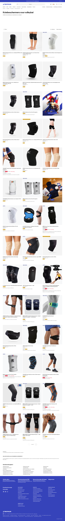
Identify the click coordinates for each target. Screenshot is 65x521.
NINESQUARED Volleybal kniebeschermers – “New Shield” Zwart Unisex (31, 435)
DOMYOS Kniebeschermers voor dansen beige (51, 168)
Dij (36, 24)
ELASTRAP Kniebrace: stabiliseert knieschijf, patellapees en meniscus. (31, 227)
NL (54, 4)
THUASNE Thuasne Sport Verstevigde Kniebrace (51, 434)
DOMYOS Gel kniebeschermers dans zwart (50, 139)
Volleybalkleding (25, 467)
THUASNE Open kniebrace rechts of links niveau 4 (31, 374)
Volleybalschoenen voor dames (8, 474)
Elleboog (6, 24)
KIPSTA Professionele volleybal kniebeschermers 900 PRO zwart (32, 83)
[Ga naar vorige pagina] (29, 444)
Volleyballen (45, 467)
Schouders (29, 24)
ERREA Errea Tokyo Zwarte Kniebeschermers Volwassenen (50, 227)
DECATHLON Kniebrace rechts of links (49, 256)
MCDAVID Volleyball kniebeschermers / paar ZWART (32, 256)
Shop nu (52, 199)
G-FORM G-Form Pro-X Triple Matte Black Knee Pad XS (12, 285)
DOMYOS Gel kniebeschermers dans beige (10, 256)
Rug (21, 24)
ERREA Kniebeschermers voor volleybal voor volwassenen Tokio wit (11, 83)
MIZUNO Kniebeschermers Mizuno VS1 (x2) (10, 226)
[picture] (12, 41)
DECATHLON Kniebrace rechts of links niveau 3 (11, 112)
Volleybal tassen (45, 466)
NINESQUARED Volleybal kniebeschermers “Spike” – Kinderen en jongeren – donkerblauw (32, 316)
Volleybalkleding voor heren (47, 471)
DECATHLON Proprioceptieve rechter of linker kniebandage (51, 375)
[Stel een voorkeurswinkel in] (51, 4)
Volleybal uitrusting (26, 466)
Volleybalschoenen (6, 466)
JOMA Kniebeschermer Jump (28, 345)
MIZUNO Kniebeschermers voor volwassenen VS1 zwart (31, 169)
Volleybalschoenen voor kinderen (28, 471)
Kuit (43, 24)
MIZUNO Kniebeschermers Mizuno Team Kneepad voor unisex (52, 53)
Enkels (14, 24)
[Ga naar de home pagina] (7, 4)
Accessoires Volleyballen (47, 470)
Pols (51, 24)
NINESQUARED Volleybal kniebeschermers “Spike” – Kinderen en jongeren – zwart (32, 404)
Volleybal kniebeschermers (7, 467)
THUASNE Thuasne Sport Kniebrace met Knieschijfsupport (50, 404)
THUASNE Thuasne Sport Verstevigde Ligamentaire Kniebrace (12, 169)
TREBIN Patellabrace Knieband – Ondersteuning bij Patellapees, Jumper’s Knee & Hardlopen (12, 316)
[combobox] (59, 29)
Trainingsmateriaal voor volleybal (8, 471)
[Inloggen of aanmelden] (59, 4)
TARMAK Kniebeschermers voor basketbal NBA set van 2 (12, 404)
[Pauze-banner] (60, 1)
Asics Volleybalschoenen (27, 470)
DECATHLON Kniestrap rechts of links (9, 345)
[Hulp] (57, 4)
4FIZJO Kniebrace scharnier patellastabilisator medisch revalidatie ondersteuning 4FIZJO (51, 286)
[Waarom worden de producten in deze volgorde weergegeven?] (50, 29)
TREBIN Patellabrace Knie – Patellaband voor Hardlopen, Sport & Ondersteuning (11, 435)
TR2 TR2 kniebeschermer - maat (28, 285)
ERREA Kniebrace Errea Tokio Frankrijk (9, 374)
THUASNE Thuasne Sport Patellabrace (49, 345)
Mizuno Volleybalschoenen (7, 470)
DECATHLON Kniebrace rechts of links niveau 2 (11, 139)
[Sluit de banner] (61, 1)
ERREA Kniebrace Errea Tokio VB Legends (30, 112)
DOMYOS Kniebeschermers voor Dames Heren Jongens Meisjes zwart (31, 53)
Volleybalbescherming (26, 474)
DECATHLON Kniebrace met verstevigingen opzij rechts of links (51, 83)
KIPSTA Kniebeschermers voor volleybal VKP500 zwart (12, 52)
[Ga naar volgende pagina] (36, 444)
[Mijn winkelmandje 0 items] (61, 4)
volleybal (6, 458)
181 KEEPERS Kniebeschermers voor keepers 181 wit (12, 198)
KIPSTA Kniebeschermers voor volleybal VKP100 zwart (32, 139)
